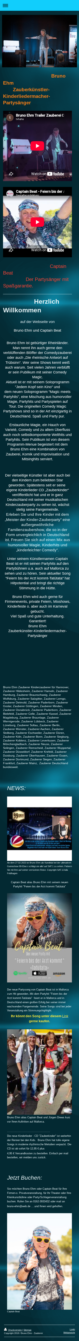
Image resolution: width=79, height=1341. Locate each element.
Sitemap (27, 1330)
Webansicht (69, 1332)
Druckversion (15, 1330)
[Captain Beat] (39, 1261)
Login (72, 1329)
